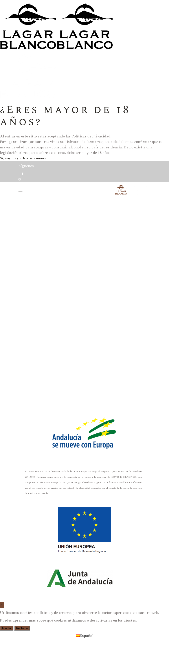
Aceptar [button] (7, 628)
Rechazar (22, 628)
